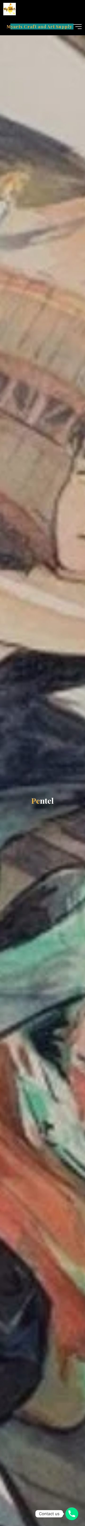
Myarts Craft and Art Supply (39, 26)
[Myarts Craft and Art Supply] (9, 9)
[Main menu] (77, 26)
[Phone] (71, 1513)
